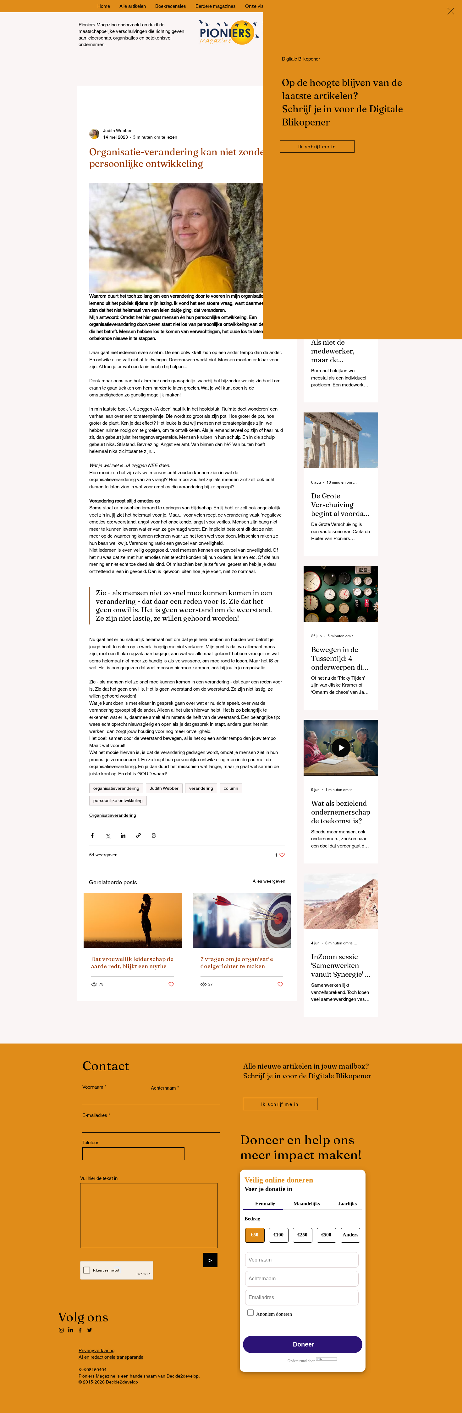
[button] (450, 11)
